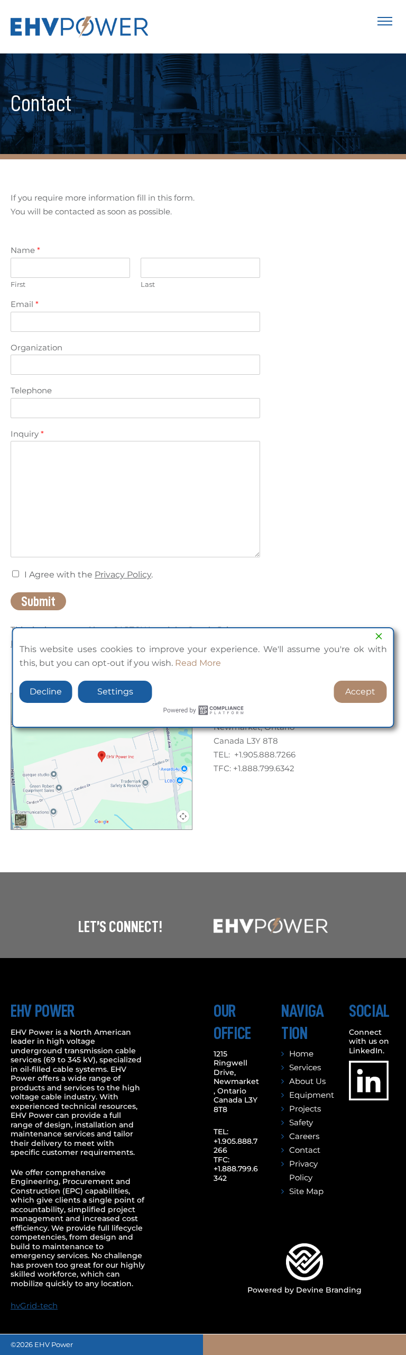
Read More (198, 663)
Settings (115, 691)
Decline (46, 691)
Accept (360, 691)
